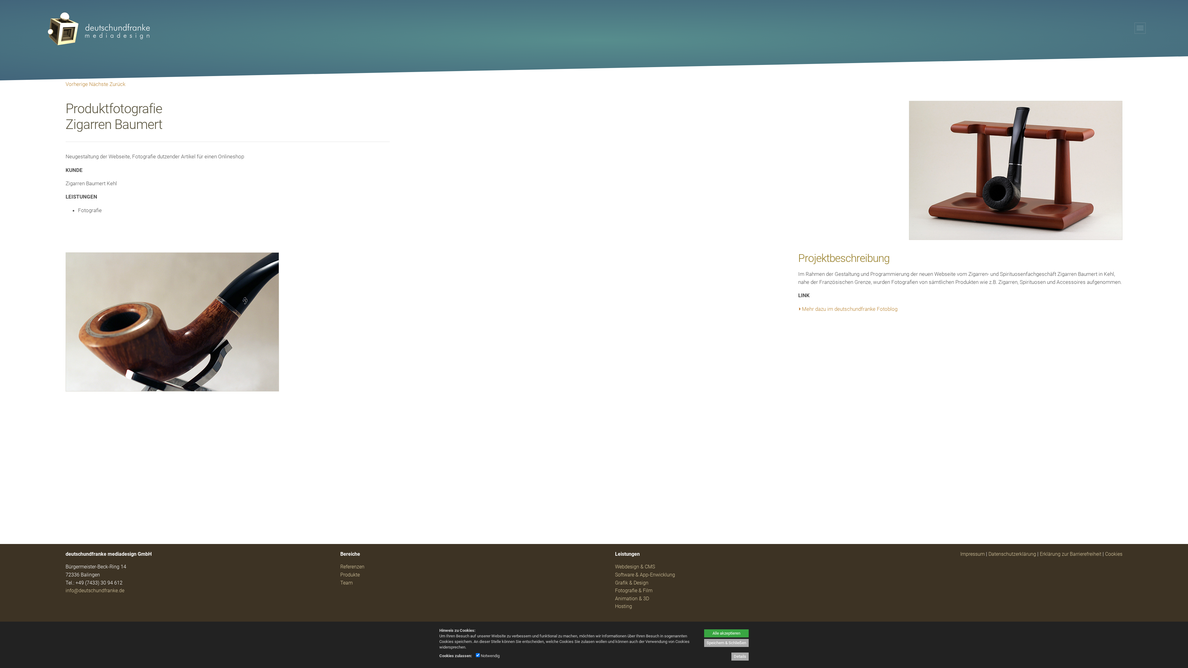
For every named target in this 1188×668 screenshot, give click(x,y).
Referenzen (352, 567)
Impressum (972, 554)
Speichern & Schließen (726, 642)
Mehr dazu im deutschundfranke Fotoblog (849, 309)
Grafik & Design (631, 583)
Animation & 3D (632, 599)
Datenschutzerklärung (1012, 554)
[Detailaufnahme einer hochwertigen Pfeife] (172, 390)
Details (740, 656)
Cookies (1113, 554)
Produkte (350, 575)
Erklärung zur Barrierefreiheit (1070, 554)
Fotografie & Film (633, 590)
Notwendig (490, 655)
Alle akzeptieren (726, 633)
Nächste (98, 84)
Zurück (117, 84)
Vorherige (77, 84)
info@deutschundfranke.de (95, 590)
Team (346, 583)
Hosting (623, 606)
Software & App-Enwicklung (645, 575)
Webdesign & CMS (635, 567)
